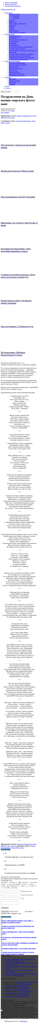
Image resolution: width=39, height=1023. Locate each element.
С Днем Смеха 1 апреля (17, 48)
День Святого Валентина (17, 23)
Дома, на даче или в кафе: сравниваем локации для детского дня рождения (21, 974)
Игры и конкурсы (11, 4)
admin (13, 110)
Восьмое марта (14, 66)
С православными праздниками (20, 56)
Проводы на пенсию (16, 68)
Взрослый (16, 16)
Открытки (12, 83)
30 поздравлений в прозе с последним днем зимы (18, 948)
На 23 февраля (14, 41)
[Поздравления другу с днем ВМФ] (5, 861)
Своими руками (14, 81)
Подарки (8, 77)
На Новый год (14, 38)
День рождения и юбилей (17, 65)
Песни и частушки (11, 2)
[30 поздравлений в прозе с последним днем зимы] (5, 853)
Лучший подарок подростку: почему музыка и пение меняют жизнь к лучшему (17, 953)
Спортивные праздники (17, 32)
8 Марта (11, 27)
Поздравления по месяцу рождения (21, 54)
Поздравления (9, 34)
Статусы (8, 88)
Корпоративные (14, 72)
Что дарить (12, 79)
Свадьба (11, 20)
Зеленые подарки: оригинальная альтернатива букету (18, 985)
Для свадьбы (13, 70)
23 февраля (12, 25)
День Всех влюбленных (17, 63)
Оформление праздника (17, 75)
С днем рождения (15, 36)
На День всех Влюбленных (18, 40)
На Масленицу (14, 45)
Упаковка (12, 84)
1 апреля (12, 29)
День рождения (14, 14)
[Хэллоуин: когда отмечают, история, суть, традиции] (5, 869)
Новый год (12, 22)
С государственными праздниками (21, 47)
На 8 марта (12, 43)
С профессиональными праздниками (21, 57)
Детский (16, 18)
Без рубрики (5, 112)
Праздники (8, 13)
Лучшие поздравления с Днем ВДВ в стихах (18, 847)
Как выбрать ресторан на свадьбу (26, 982)
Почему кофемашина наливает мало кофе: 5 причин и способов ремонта (17, 921)
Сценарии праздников (12, 61)
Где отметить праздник (12, 6)
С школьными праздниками (18, 59)
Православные (14, 31)
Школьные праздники (16, 74)
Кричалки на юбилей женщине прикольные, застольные (19, 992)
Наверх (25, 1021)
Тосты (7, 86)
